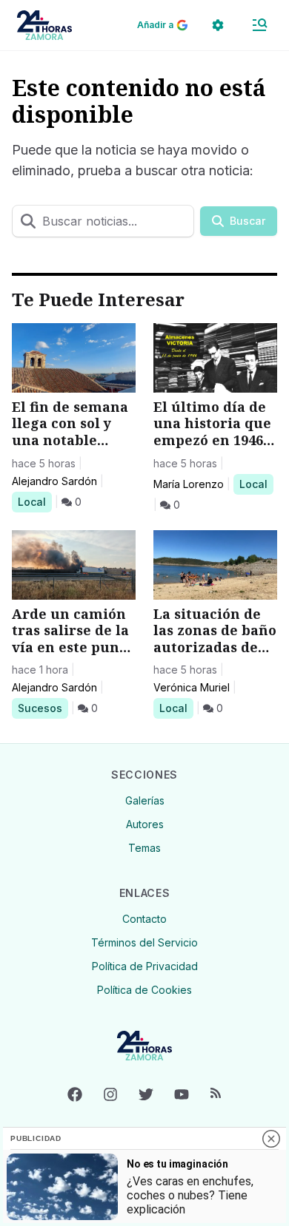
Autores (145, 824)
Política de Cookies (144, 989)
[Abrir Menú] (259, 25)
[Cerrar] (271, 1139)
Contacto (144, 918)
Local (34, 501)
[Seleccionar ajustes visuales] (218, 25)
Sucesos (42, 707)
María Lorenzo (188, 484)
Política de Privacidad (145, 966)
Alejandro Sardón (54, 481)
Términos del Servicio (144, 942)
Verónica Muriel (191, 687)
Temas (144, 847)
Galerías (145, 800)
